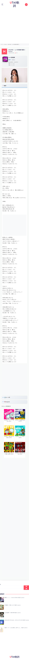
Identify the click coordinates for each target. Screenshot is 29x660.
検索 (26, 587)
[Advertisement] (14, 24)
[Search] (26, 4)
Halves (5, 44)
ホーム (2, 44)
